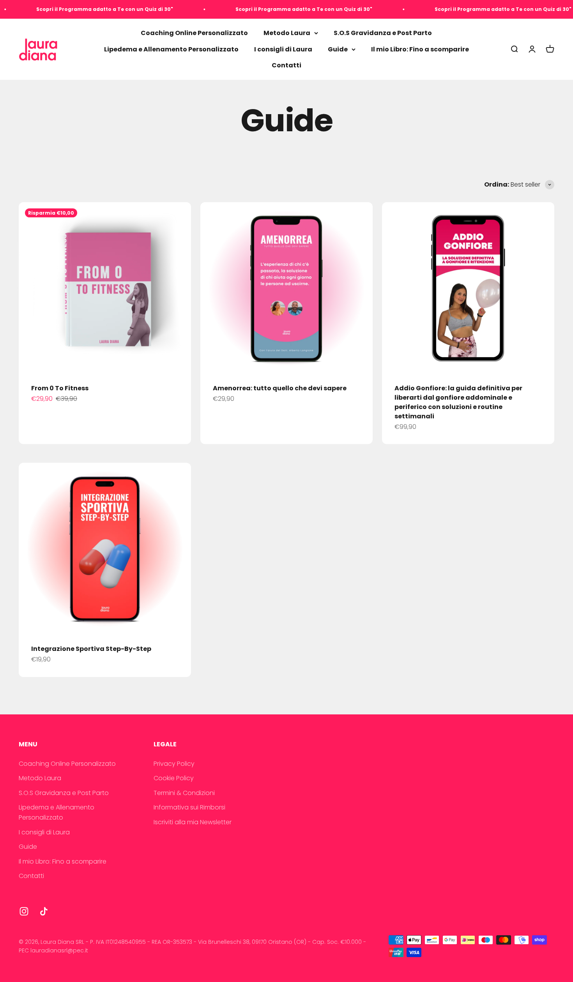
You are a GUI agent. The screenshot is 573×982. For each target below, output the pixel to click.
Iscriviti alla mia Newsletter (193, 822)
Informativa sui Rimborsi (189, 807)
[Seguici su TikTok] (44, 911)
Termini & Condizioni (184, 792)
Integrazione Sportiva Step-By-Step (91, 648)
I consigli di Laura (283, 49)
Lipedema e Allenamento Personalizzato (171, 49)
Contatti (286, 65)
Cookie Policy (174, 778)
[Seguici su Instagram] (24, 911)
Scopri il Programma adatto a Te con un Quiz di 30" (84, 9)
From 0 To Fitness (59, 388)
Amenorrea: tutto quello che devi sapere (280, 388)
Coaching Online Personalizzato (194, 32)
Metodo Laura (287, 32)
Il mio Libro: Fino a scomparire (420, 49)
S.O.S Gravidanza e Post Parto (383, 32)
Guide (338, 49)
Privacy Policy (174, 763)
